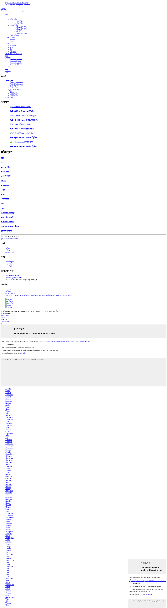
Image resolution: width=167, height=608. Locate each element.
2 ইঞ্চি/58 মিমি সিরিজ (21, 27)
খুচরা (11, 48)
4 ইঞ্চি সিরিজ (18, 31)
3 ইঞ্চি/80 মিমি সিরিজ (21, 29)
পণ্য (6, 17)
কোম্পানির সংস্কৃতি (15, 62)
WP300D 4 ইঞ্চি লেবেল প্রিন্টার (22, 111)
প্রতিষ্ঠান (7, 58)
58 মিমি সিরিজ (19, 23)
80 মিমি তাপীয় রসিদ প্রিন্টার (21, 295)
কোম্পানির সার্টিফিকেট (16, 64)
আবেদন (12, 41)
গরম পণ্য (8, 289)
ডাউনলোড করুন (10, 37)
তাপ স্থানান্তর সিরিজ (21, 33)
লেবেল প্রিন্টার (14, 25)
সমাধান (7, 43)
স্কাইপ (3, 317)
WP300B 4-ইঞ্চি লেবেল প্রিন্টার (22, 129)
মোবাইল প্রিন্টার (14, 35)
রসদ (11, 50)
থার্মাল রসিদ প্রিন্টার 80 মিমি (54, 295)
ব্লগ (6, 56)
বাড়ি (6, 15)
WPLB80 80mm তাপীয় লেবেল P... (24, 120)
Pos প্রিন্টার (8, 295)
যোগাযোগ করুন (9, 66)
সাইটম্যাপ (8, 72)
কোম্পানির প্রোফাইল (16, 60)
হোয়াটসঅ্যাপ (5, 321)
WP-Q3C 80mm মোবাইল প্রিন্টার (23, 137)
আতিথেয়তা (13, 46)
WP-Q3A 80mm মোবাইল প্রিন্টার (23, 146)
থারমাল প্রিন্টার (34, 295)
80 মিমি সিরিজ (19, 21)
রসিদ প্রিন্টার (13, 19)
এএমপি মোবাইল (10, 293)
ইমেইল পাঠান (5, 315)
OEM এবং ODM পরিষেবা (13, 54)
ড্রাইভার (12, 39)
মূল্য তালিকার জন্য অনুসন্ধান (9, 239)
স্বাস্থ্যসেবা (13, 52)
